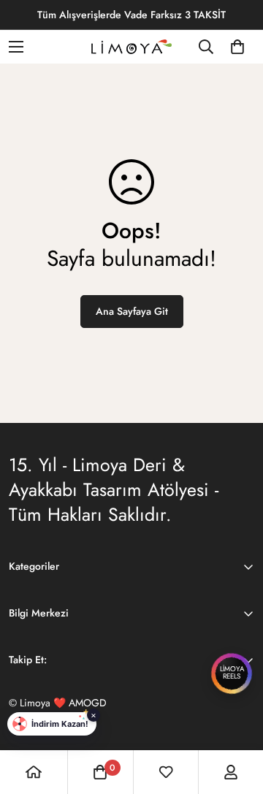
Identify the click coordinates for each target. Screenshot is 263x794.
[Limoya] (131, 46)
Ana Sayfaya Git (132, 311)
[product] (33, 772)
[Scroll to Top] (236, 716)
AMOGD (88, 702)
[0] (237, 47)
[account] (231, 772)
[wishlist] (166, 772)
